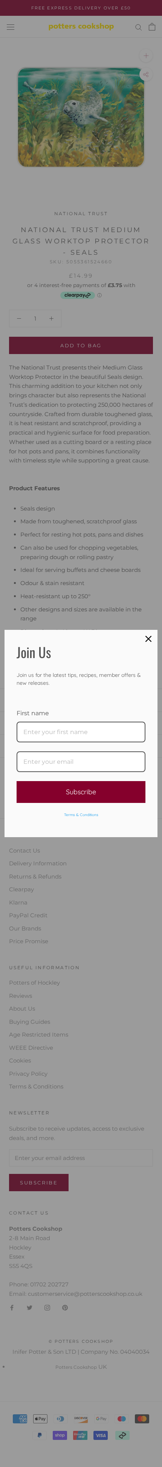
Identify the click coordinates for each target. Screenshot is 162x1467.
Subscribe (81, 791)
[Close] (148, 639)
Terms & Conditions (81, 814)
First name (33, 713)
